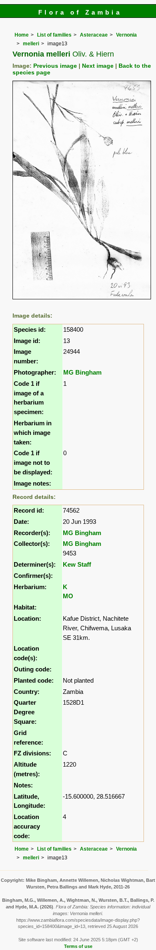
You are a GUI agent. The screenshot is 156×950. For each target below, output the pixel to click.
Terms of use (78, 946)
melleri (31, 44)
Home (22, 35)
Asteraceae (94, 35)
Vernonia (126, 35)
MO (68, 596)
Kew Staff (77, 564)
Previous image (55, 66)
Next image (98, 66)
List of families (54, 35)
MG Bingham (82, 372)
